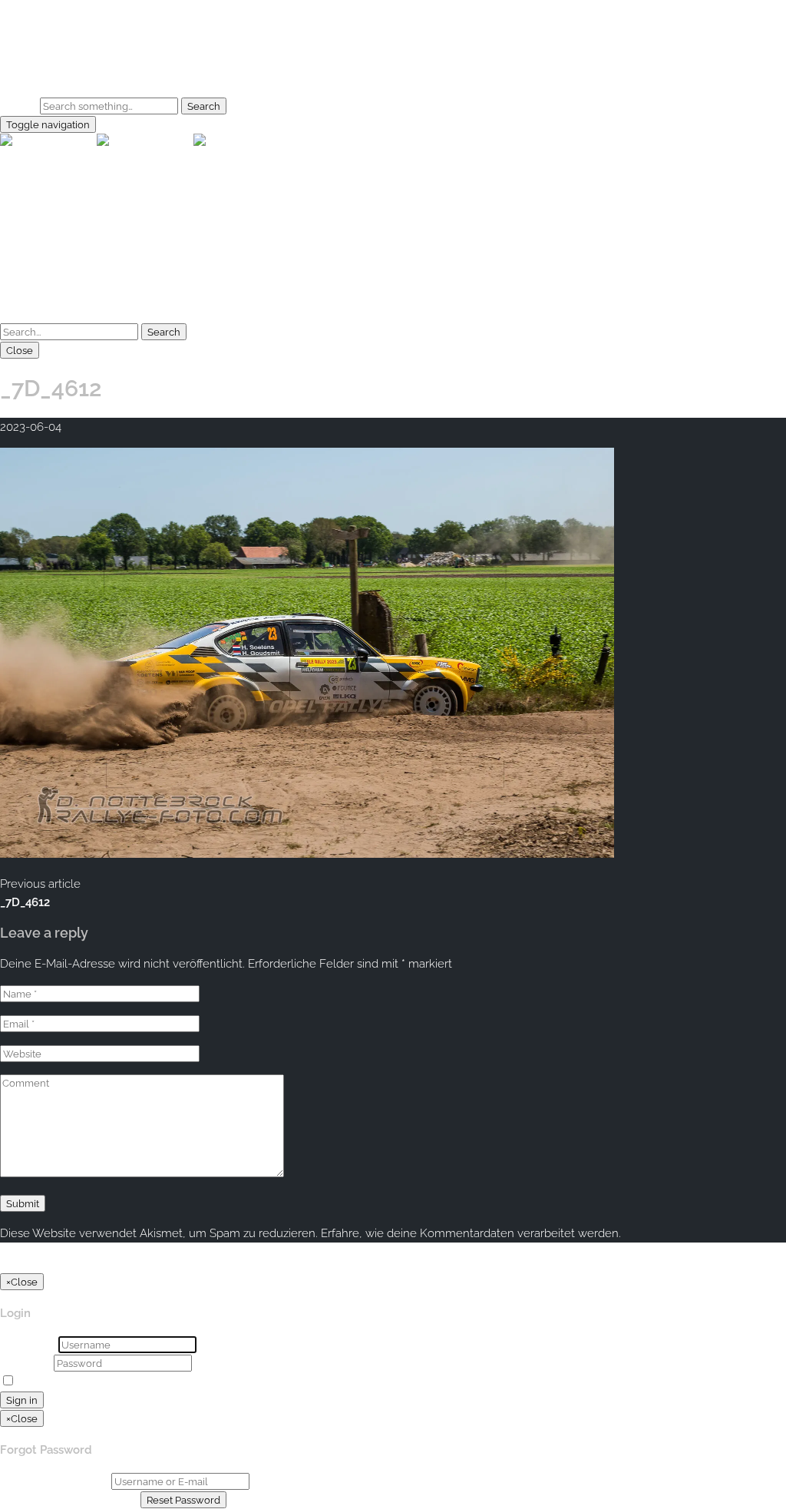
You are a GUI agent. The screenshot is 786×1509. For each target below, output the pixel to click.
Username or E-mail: (54, 1481)
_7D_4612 (25, 902)
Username (27, 1345)
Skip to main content (55, 9)
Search (18, 106)
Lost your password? (156, 1381)
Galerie (49, 58)
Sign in (22, 1400)
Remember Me (58, 1381)
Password (25, 1363)
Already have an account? (68, 1500)
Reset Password (183, 1500)
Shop (44, 76)
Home (47, 39)
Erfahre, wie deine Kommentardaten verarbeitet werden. (471, 1233)
